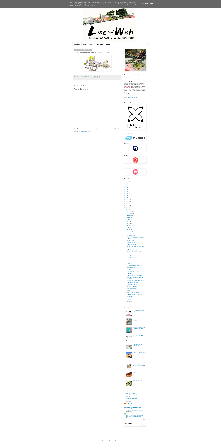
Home (97, 128)
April (128, 227)
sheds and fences (131, 267)
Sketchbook (77, 44)
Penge (79, 78)
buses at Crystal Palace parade (134, 231)
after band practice (131, 296)
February (129, 299)
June (128, 223)
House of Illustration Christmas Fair (137, 345)
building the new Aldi (132, 257)
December (129, 211)
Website (91, 44)
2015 (127, 203)
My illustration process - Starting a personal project (139, 364)
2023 (127, 187)
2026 (127, 181)
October (129, 215)
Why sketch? (129, 399)
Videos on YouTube (137, 380)
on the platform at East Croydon (134, 294)
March (128, 229)
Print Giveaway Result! (131, 361)
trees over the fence (131, 242)
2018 (127, 197)
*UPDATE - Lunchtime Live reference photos (139, 353)
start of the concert (131, 235)
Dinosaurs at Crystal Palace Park (134, 265)
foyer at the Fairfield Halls (133, 292)
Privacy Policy (99, 44)
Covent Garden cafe (131, 261)
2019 (127, 195)
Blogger (117, 440)
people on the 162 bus (132, 284)
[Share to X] (96, 77)
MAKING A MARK (130, 393)
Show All (144, 419)
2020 (127, 193)
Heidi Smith (129, 403)
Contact (108, 44)
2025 (127, 183)
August (129, 219)
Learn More (144, 3)
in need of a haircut (131, 244)
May (128, 225)
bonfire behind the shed (132, 271)
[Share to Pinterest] (99, 77)
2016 (127, 201)
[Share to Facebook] (97, 77)
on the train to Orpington (132, 282)
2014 (127, 205)
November (129, 213)
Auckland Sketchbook (131, 398)
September (130, 217)
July (128, 221)
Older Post (117, 128)
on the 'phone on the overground (134, 275)
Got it (151, 3)
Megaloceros (130, 263)
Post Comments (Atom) (85, 131)
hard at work (130, 259)
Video (84, 44)
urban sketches (84, 78)
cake (134, 372)
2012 (127, 209)
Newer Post (76, 128)
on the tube (129, 273)
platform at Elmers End (132, 249)
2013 (127, 207)
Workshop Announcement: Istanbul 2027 (134, 410)
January (129, 301)
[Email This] (92, 77)
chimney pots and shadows (133, 255)
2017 (127, 199)
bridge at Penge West (132, 233)
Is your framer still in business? (132, 394)
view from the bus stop (132, 286)
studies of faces (130, 240)
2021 (127, 191)
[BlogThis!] (94, 77)
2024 (127, 185)
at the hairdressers (131, 288)
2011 (127, 304)
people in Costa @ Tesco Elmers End (135, 280)
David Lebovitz (129, 414)
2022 (127, 189)
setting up (129, 290)
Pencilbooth (128, 77)
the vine (129, 269)
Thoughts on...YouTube (138, 335)
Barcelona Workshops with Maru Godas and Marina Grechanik (139, 329)
